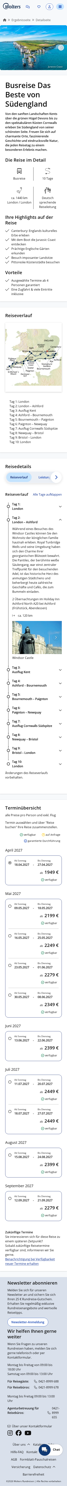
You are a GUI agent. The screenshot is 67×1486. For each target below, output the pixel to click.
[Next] (56, 477)
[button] (27, 7)
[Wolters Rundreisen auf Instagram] (10, 1432)
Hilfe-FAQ (17, 1452)
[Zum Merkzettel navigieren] (39, 7)
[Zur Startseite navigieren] (11, 6)
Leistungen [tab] (46, 477)
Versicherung (21, 1467)
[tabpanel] (33, 636)
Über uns (19, 1444)
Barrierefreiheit (33, 1474)
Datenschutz (42, 1467)
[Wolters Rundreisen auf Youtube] (28, 1432)
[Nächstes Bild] (61, 48)
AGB (14, 1459)
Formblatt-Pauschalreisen (38, 1459)
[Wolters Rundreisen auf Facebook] (19, 1432)
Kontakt (31, 1452)
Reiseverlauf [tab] (19, 477)
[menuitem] (4, 20)
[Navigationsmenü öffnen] (60, 7)
